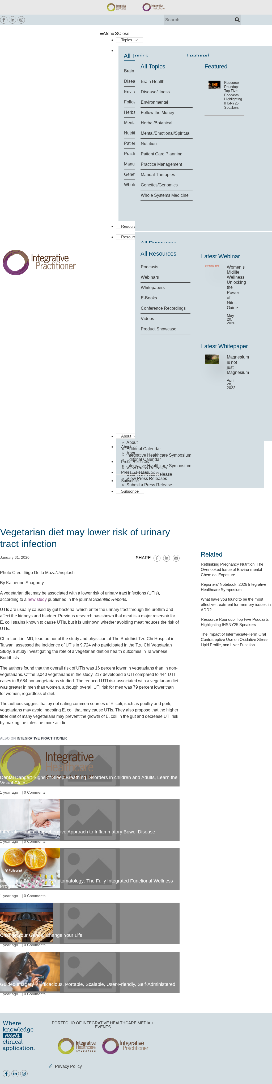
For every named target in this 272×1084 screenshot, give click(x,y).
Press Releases (135, 472)
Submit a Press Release (149, 485)
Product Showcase (158, 329)
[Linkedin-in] (12, 20)
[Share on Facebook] (157, 558)
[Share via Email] (176, 558)
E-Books (149, 298)
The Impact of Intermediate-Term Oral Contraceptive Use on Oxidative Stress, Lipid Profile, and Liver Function (235, 639)
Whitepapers (153, 287)
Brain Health (152, 81)
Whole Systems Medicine (165, 195)
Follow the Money (157, 112)
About (126, 446)
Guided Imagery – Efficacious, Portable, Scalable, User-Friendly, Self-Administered (87, 984)
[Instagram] (21, 20)
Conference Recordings (163, 308)
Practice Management (161, 164)
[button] (184, 33)
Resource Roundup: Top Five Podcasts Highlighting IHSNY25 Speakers (233, 95)
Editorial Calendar (143, 449)
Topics (126, 40)
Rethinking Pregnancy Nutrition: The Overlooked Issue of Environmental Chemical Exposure (232, 569)
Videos (147, 318)
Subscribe (130, 491)
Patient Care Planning (161, 154)
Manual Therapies (158, 174)
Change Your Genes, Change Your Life (41, 935)
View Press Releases (146, 478)
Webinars (150, 277)
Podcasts (149, 267)
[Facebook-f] (3, 20)
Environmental (154, 102)
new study (37, 599)
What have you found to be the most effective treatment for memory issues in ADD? (236, 604)
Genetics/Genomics (159, 185)
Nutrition (149, 143)
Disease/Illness (155, 92)
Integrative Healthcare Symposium (158, 455)
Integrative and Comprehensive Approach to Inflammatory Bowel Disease (77, 831)
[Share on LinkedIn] (166, 558)
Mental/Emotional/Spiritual (165, 133)
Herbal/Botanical (156, 123)
